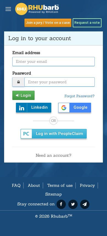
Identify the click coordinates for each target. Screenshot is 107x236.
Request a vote (87, 22)
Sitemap (53, 194)
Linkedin (39, 107)
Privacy (87, 185)
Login (26, 95)
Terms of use (60, 185)
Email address (26, 52)
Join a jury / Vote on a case (48, 22)
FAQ (16, 185)
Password (21, 73)
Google (81, 107)
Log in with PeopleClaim (59, 133)
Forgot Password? (79, 96)
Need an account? (53, 155)
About (34, 185)
